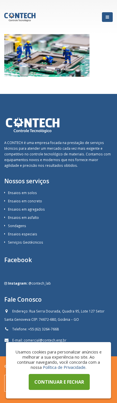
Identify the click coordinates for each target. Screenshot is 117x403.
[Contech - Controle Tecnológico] (19, 17)
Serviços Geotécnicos (25, 242)
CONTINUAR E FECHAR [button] (59, 382)
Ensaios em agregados (26, 209)
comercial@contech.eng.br (45, 340)
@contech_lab (39, 283)
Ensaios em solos (22, 192)
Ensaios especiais (22, 234)
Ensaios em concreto (25, 201)
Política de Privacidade (64, 367)
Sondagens (17, 225)
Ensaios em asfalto (23, 217)
